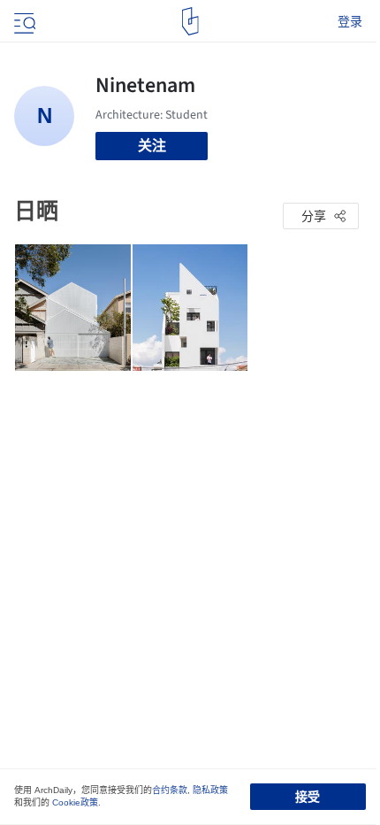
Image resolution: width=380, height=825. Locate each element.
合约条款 (169, 790)
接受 (307, 797)
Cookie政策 (75, 802)
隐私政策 (210, 790)
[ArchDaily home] (190, 21)
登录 (350, 21)
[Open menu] (23, 21)
